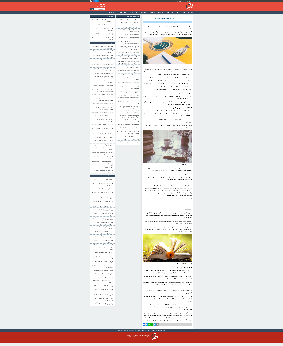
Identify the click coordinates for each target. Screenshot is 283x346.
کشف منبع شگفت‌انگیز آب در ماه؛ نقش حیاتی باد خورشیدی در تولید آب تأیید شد (129, 38)
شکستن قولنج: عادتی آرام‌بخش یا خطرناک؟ (130, 27)
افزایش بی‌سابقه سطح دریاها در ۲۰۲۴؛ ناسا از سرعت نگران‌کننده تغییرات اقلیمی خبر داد (128, 42)
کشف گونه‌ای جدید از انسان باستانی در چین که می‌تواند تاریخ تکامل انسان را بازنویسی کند (129, 57)
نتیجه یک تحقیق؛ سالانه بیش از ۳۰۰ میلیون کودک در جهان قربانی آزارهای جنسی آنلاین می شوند (128, 116)
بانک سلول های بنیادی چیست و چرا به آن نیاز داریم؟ (128, 124)
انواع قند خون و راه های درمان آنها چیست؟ (130, 139)
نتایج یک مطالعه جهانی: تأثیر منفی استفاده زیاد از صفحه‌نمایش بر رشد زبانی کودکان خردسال (129, 53)
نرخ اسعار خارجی (127, 330)
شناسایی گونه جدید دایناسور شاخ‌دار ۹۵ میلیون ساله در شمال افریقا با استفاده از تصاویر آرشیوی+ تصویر (128, 62)
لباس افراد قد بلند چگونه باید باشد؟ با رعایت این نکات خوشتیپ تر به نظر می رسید (128, 132)
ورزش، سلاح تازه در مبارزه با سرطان (132, 34)
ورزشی (137, 12)
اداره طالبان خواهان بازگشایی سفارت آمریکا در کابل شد (102, 112)
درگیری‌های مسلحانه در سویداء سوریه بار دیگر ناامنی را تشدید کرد (102, 81)
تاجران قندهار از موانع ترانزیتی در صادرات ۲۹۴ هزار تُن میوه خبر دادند (102, 69)
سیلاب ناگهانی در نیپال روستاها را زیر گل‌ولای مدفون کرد (102, 125)
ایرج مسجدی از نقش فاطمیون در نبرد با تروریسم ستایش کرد (103, 148)
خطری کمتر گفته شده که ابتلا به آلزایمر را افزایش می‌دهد (129, 78)
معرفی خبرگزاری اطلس (189, 1)
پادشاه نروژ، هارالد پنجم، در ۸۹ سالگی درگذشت (103, 138)
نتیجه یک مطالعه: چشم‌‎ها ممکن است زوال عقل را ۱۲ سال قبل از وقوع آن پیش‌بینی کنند (128, 92)
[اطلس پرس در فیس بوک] (94, 1)
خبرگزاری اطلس (189, 6)
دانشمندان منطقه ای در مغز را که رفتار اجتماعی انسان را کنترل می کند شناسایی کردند (128, 111)
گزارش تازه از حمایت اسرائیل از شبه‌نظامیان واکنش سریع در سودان (102, 29)
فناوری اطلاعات (144, 12)
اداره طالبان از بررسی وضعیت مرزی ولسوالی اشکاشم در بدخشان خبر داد (102, 25)
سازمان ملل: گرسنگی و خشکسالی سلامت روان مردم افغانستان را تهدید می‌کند (102, 153)
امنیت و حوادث (160, 12)
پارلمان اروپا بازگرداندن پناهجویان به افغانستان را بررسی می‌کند (103, 120)
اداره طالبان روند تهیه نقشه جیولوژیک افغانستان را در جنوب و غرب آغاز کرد (102, 157)
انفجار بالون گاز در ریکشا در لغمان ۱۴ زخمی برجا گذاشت (103, 116)
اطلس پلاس (119, 12)
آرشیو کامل (179, 1)
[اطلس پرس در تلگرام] (98, 1)
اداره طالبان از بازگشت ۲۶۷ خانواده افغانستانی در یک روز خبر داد (102, 129)
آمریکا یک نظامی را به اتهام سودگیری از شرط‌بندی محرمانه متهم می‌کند (103, 86)
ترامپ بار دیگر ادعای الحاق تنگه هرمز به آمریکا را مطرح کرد (103, 141)
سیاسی (183, 12)
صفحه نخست (190, 12)
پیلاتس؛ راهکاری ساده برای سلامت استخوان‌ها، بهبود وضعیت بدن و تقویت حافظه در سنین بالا (128, 71)
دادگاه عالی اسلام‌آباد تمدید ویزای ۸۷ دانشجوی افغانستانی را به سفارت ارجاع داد (103, 108)
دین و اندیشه (152, 12)
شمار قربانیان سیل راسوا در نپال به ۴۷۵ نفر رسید (103, 145)
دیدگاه (178, 12)
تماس (183, 1)
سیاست (157, 330)
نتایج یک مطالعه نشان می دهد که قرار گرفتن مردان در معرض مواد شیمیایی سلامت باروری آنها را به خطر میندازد (128, 97)
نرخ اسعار (126, 12)
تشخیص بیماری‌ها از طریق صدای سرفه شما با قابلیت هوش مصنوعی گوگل (128, 87)
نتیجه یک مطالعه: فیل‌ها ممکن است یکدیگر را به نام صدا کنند (128, 102)
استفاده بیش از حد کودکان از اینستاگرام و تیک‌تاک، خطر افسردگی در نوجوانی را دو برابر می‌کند (128, 30)
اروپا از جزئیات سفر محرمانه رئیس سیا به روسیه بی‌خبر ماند (102, 34)
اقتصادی (167, 12)
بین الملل (173, 12)
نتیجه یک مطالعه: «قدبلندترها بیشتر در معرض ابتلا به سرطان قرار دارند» (128, 83)
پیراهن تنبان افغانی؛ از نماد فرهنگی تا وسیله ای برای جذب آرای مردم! (128, 128)
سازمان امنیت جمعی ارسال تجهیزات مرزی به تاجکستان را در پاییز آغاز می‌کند (104, 166)
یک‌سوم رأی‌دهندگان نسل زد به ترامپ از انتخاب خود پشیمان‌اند (102, 95)
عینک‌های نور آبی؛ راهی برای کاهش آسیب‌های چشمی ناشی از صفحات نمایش (129, 66)
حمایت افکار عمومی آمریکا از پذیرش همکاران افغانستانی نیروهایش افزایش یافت (104, 99)
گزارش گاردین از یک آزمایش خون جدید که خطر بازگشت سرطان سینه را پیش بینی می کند (129, 107)
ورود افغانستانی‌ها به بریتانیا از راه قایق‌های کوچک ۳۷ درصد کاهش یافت (102, 162)
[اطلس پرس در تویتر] (96, 1)
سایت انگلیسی (111, 12)
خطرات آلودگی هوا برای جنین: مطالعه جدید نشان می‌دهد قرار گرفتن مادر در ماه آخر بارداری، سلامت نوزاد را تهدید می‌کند (129, 47)
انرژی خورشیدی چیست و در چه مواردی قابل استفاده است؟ (128, 142)
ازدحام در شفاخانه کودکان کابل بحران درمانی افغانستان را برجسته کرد (104, 77)
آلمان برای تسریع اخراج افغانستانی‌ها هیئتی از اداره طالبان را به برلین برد (102, 20)
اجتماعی (131, 12)
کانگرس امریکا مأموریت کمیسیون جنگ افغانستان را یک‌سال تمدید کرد (102, 134)
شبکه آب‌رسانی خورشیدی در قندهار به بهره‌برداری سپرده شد (103, 104)
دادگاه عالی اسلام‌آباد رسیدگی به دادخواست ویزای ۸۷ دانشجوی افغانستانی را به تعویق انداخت (102, 90)
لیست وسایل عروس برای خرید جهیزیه (131, 136)
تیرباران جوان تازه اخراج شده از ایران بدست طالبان (128, 20)
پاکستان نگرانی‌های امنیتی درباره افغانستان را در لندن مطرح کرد (102, 38)
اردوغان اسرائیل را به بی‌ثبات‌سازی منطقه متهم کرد (103, 73)
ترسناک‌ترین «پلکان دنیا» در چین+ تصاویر (130, 75)
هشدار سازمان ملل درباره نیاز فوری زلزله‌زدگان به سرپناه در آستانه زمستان (129, 23)
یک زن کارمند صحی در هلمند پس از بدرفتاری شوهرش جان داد (103, 171)
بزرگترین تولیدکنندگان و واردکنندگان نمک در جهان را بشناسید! (128, 120)
